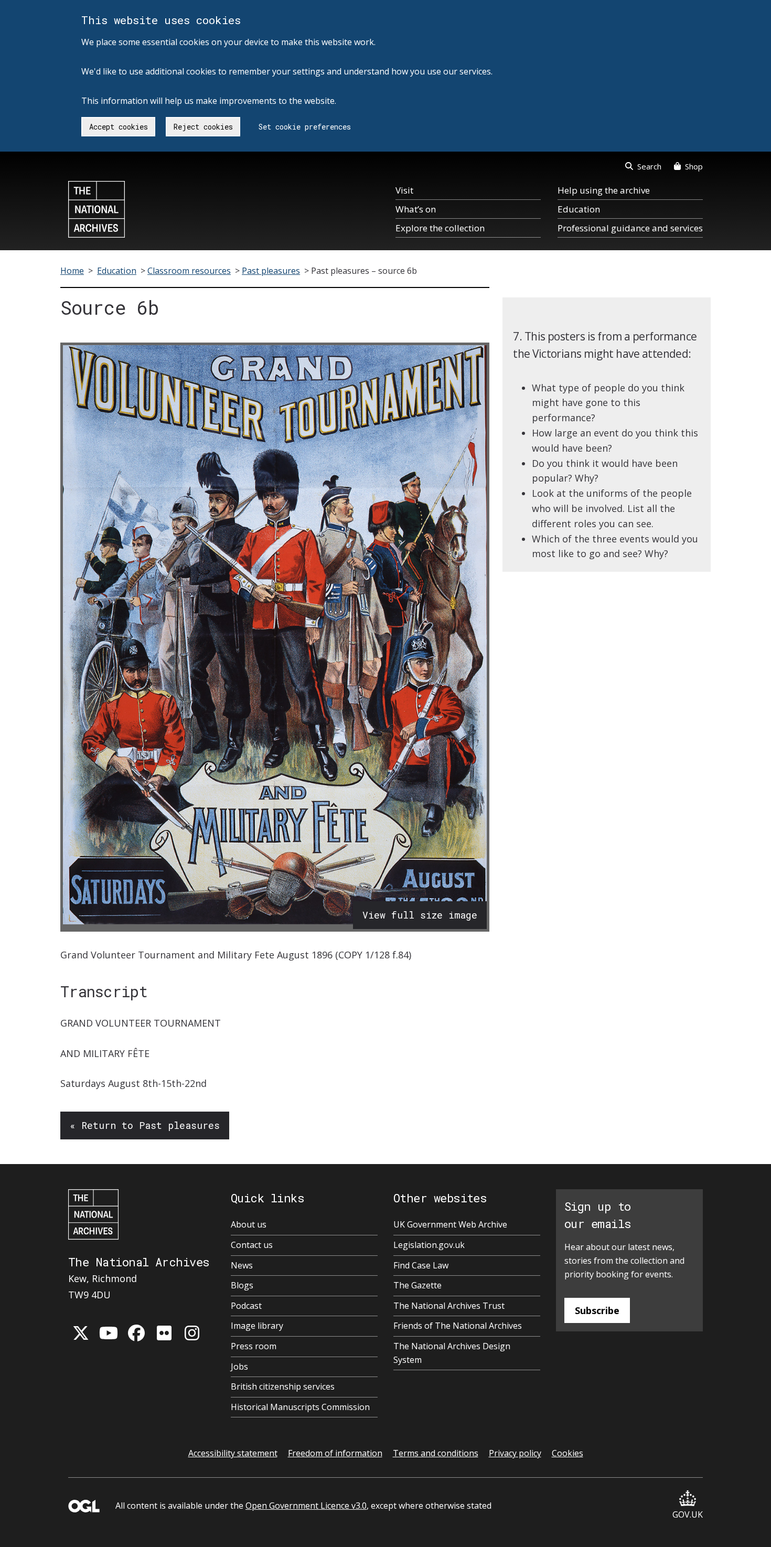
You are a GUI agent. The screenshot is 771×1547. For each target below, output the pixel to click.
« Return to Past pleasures (145, 1125)
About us (248, 1224)
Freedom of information (335, 1453)
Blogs (242, 1285)
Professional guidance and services (630, 228)
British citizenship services (283, 1386)
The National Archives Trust (449, 1305)
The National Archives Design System (451, 1352)
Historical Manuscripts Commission (300, 1407)
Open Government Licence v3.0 (306, 1505)
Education (579, 209)
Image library (257, 1325)
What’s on (415, 209)
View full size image (419, 915)
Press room (253, 1346)
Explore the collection (440, 228)
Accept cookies (118, 127)
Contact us (252, 1245)
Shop (694, 166)
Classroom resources (189, 270)
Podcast (246, 1305)
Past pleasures (271, 270)
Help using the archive (604, 190)
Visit (404, 190)
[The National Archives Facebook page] (136, 1333)
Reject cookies (203, 127)
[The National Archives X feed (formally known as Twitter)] (80, 1333)
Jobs (239, 1366)
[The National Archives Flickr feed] (164, 1333)
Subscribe (597, 1310)
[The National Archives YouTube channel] (108, 1333)
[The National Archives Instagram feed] (192, 1333)
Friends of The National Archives (457, 1325)
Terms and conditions (435, 1453)
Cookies (567, 1453)
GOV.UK (687, 1514)
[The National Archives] (96, 209)
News (242, 1265)
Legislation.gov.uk (429, 1245)
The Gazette (417, 1285)
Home (72, 270)
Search (649, 166)
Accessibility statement (232, 1453)
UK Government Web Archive (450, 1224)
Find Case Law (420, 1265)
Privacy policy (515, 1453)
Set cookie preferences (305, 127)
